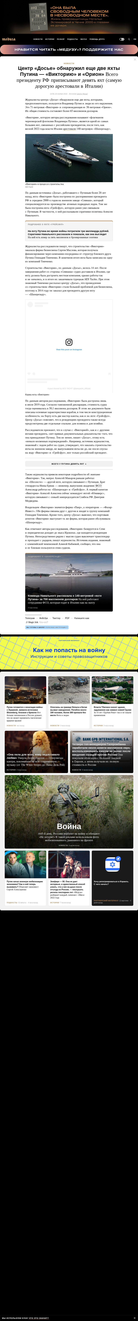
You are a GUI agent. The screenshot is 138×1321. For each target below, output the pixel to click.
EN (135, 39)
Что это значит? (37, 1318)
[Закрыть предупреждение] (135, 1318)
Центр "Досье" (82, 93)
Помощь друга (97, 39)
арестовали (71, 132)
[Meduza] (9, 39)
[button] (69, 165)
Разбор (61, 39)
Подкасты (72, 39)
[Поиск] (129, 39)
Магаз (84, 39)
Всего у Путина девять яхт (68, 478)
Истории (50, 39)
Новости (38, 39)
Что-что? (42, 637)
